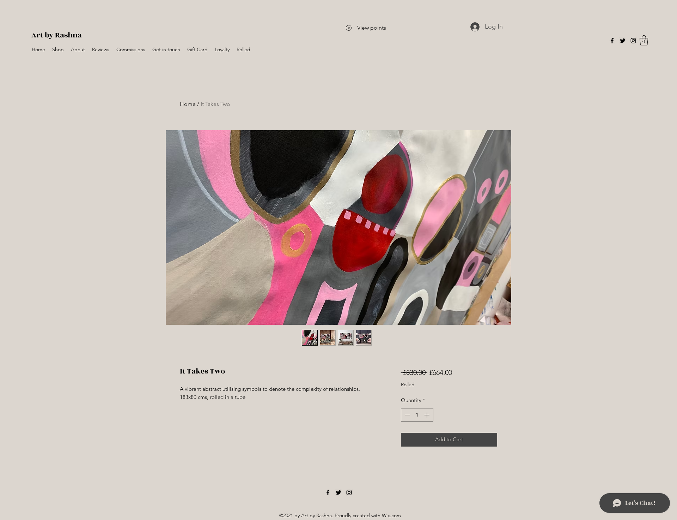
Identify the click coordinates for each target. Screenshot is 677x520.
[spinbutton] (417, 415)
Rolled (408, 384)
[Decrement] (406, 415)
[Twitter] (622, 40)
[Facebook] (612, 40)
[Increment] (427, 415)
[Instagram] (633, 40)
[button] (644, 40)
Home (188, 104)
